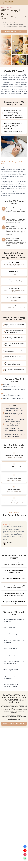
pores (11, 128)
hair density (16, 265)
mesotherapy (14, 307)
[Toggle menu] (25, 2)
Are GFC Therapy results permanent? (11, 670)
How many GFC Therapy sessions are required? (11, 634)
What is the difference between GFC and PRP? (13, 620)
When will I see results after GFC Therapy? (12, 641)
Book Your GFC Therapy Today (13, 31)
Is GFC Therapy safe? (10, 627)
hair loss (16, 112)
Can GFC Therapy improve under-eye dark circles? (11, 662)
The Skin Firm (6, 89)
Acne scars (7, 123)
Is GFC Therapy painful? (10, 648)
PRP (10, 307)
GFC (14, 421)
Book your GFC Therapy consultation (11, 716)
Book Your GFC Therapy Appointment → (14, 723)
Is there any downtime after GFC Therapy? (12, 677)
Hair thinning (8, 110)
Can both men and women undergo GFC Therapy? (11, 685)
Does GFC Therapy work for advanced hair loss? (11, 655)
